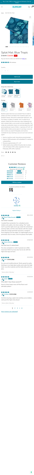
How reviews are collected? (9, 312)
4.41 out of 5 (21, 167)
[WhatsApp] (13, 152)
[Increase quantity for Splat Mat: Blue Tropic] (7, 70)
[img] (5, 215)
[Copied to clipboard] (15, 152)
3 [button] (17, 308)
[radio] (4, 93)
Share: (2, 152)
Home (2, 13)
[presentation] (1, 106)
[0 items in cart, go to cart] (31, 6)
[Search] (29, 6)
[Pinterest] (11, 152)
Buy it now (17, 81)
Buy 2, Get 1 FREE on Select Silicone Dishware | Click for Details (17, 2)
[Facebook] (6, 152)
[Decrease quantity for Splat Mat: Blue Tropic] (2, 70)
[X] (8, 152)
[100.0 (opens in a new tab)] (16, 200)
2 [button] (14, 308)
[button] (5, 62)
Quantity (3, 67)
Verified (16, 206)
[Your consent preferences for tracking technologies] (31, 472)
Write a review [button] (17, 182)
